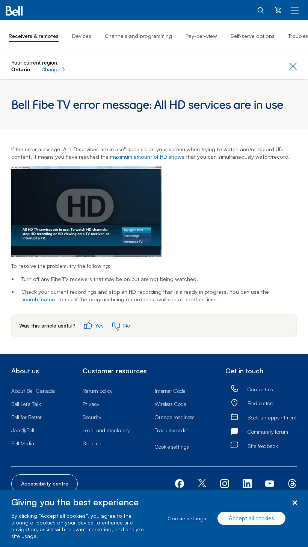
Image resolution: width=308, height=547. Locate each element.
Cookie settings (187, 518)
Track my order (171, 430)
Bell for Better (26, 417)
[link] (234, 389)
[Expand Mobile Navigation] (294, 9)
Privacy (91, 404)
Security (92, 417)
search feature (39, 299)
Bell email (93, 443)
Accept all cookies (251, 518)
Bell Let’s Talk (26, 404)
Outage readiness (175, 417)
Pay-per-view (201, 36)
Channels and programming (138, 36)
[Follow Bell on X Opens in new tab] (202, 484)
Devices (81, 36)
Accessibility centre (44, 483)
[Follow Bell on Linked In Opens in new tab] (247, 482)
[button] (53, 69)
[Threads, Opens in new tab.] (292, 482)
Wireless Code (170, 404)
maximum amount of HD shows (147, 156)
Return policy (97, 391)
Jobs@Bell (22, 430)
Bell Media (22, 443)
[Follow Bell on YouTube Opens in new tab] (269, 482)
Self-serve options (253, 36)
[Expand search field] (261, 9)
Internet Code (170, 391)
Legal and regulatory (106, 430)
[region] (154, 518)
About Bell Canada (33, 391)
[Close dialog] (295, 503)
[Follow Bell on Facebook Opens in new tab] (179, 482)
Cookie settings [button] (172, 446)
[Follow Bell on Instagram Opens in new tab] (224, 483)
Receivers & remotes (34, 36)
